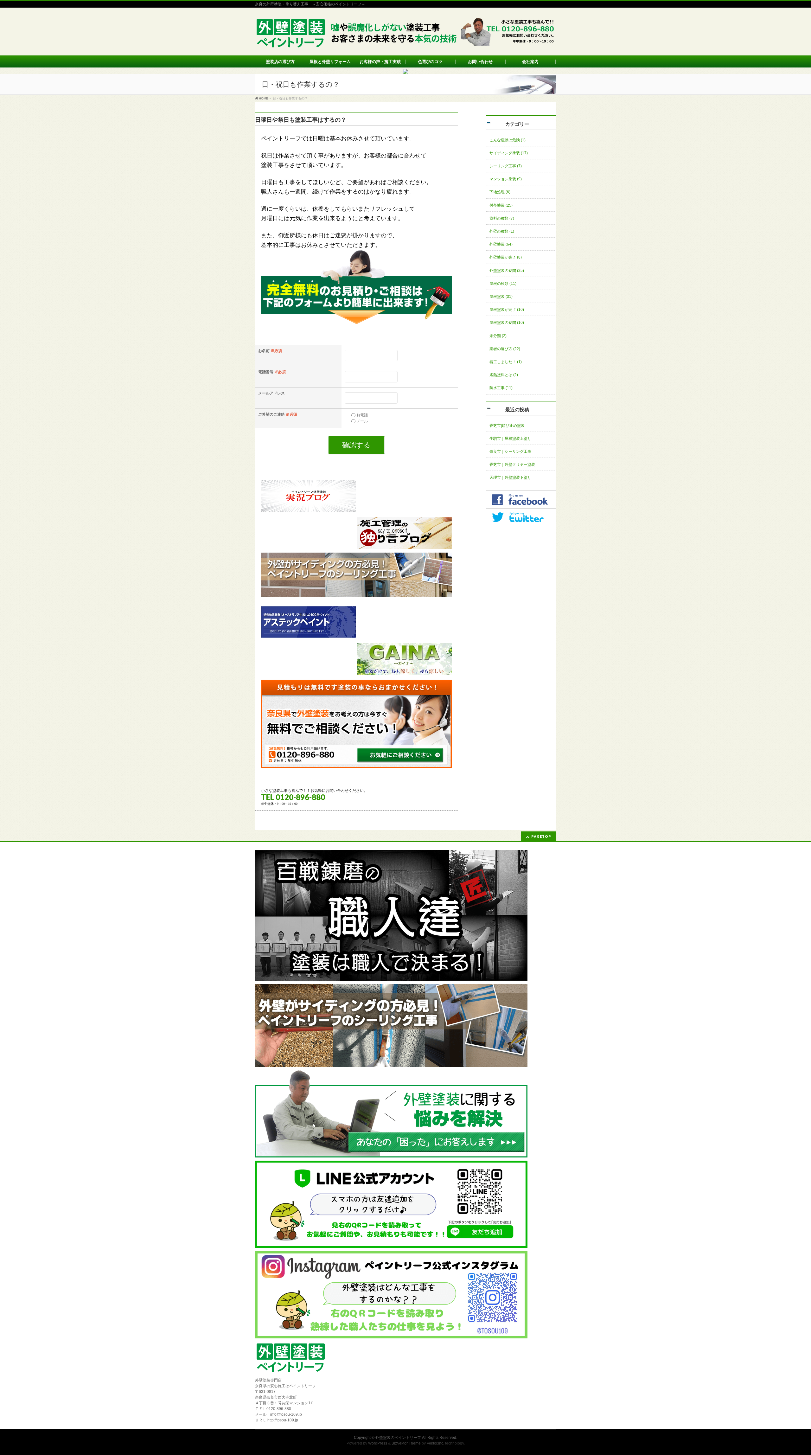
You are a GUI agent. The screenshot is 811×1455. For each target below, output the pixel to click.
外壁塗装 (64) (501, 244)
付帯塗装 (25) (501, 205)
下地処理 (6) (499, 192)
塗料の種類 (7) (501, 218)
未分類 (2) (498, 336)
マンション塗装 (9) (505, 179)
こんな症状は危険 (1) (507, 140)
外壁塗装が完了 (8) (505, 257)
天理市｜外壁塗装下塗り (510, 477)
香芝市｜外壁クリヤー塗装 (512, 464)
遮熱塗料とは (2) (503, 375)
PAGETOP (541, 836)
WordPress (377, 1443)
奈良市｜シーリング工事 (510, 451)
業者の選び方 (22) (504, 349)
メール (362, 421)
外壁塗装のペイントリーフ (398, 1437)
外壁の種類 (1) (501, 231)
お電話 (362, 415)
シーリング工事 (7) (505, 166)
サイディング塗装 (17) (508, 153)
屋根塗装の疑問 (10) (506, 322)
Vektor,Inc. (435, 1443)
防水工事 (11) (501, 388)
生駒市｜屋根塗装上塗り (510, 438)
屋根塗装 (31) (501, 296)
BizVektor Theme (406, 1443)
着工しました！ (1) (505, 362)
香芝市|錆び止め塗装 (507, 425)
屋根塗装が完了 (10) (506, 309)
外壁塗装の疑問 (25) (506, 270)
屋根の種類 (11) (502, 283)
